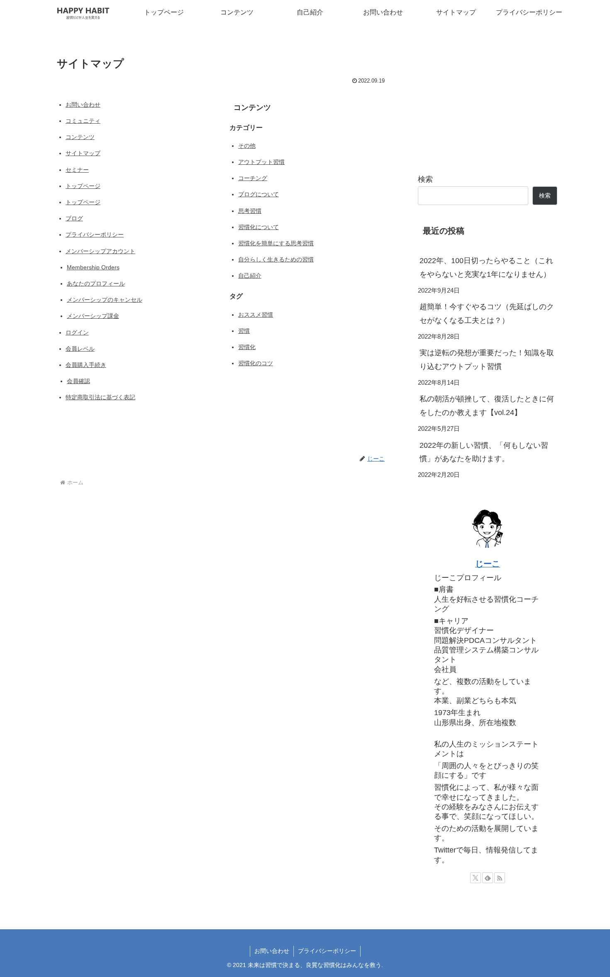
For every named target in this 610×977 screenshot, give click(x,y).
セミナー (77, 169)
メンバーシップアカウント (100, 251)
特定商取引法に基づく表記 (100, 397)
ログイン (77, 332)
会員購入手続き (86, 364)
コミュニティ (83, 120)
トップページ (83, 186)
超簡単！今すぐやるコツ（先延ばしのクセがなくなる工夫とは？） (487, 313)
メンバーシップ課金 (93, 316)
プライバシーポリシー (95, 234)
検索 (425, 179)
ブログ (74, 218)
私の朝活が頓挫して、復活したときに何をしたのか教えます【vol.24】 (487, 405)
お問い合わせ (83, 104)
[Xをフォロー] (475, 877)
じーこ (487, 563)
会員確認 (78, 381)
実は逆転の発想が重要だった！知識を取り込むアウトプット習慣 (487, 359)
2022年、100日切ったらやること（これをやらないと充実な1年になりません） (486, 267)
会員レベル (80, 348)
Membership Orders (93, 267)
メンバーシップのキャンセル (104, 299)
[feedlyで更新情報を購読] (487, 877)
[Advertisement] (487, 101)
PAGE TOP (589, 941)
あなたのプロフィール (96, 283)
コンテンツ (80, 137)
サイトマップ (83, 153)
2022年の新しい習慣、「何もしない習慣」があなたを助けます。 (484, 452)
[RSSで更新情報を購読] (499, 877)
